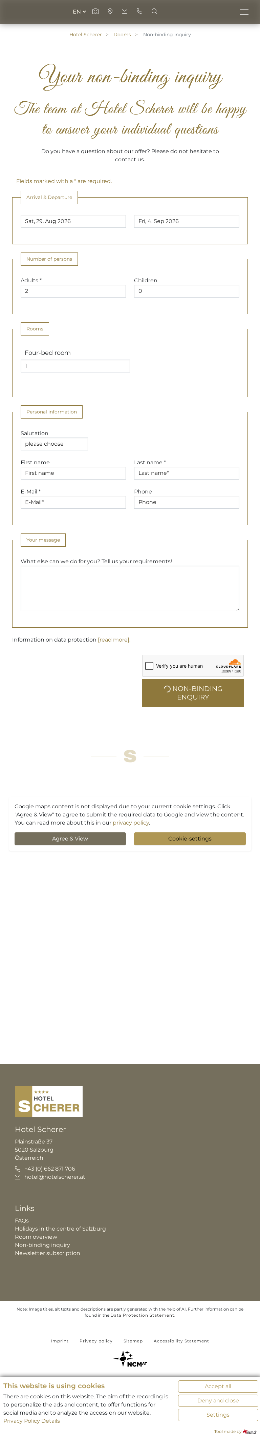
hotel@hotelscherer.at (54, 1177)
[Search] (154, 11)
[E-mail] (125, 11)
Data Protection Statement (142, 1315)
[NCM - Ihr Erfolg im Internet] (130, 1359)
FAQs (22, 1220)
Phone (143, 491)
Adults (31, 280)
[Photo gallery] (96, 11)
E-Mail (31, 491)
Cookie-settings (190, 838)
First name (35, 462)
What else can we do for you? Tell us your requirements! (96, 561)
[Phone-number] (140, 11)
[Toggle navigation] (244, 12)
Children (145, 280)
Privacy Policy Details (31, 1421)
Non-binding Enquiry (196, 693)
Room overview (36, 1237)
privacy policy (131, 822)
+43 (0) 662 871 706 (49, 1169)
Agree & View (70, 838)
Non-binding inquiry (42, 1245)
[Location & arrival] (111, 11)
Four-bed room (48, 353)
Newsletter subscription (47, 1253)
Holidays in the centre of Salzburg (60, 1229)
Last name (150, 462)
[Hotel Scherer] (49, 1101)
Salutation (34, 433)
